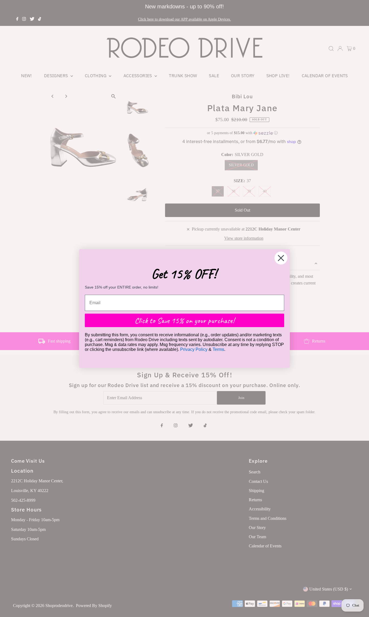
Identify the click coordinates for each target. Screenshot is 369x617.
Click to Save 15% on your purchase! (184, 320)
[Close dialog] (281, 258)
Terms (218, 349)
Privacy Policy (193, 349)
